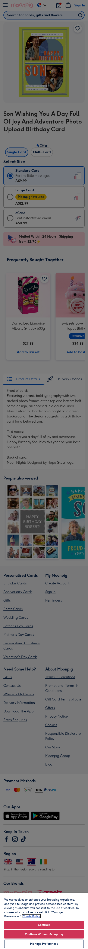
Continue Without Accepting (44, 934)
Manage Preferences (44, 943)
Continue (44, 925)
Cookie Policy (31, 916)
